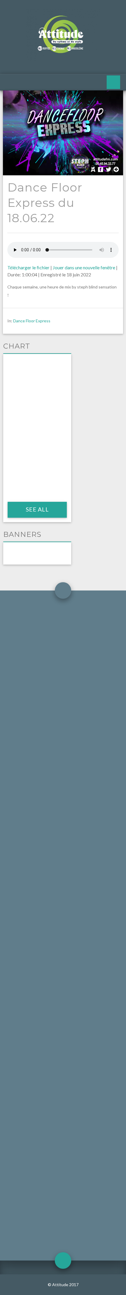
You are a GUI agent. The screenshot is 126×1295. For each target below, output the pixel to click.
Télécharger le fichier (28, 267)
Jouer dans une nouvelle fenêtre (84, 267)
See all (37, 509)
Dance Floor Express (31, 320)
